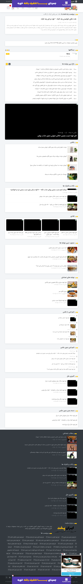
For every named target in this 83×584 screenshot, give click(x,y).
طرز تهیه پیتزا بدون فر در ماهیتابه (22, 547)
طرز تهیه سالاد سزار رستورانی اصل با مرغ (56, 381)
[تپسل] (13, 8)
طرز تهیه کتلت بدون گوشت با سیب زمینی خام (32, 550)
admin (74, 22)
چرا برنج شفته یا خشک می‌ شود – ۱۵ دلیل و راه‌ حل (57, 135)
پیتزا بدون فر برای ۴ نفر (25, 557)
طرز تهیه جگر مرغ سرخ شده (59, 399)
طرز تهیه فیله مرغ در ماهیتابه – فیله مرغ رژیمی (54, 390)
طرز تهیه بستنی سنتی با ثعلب (69, 232)
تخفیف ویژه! (71, 574)
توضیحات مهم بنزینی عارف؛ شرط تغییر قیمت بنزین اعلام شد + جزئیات (53, 89)
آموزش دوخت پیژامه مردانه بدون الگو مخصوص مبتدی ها (52, 156)
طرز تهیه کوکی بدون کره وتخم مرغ (35, 537)
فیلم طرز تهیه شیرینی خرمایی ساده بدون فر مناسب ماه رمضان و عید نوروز (47, 257)
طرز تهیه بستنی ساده (28, 540)
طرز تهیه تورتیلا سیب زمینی (59, 300)
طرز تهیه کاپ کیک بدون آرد (53, 550)
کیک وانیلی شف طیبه (30, 570)
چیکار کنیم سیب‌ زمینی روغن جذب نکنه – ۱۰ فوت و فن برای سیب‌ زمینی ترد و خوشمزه (39, 189)
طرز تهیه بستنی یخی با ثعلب (65, 544)
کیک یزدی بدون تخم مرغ (15, 570)
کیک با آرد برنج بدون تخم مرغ (41, 560)
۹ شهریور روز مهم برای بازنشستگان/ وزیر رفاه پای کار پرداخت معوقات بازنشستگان (48, 452)
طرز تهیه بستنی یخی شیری (69, 537)
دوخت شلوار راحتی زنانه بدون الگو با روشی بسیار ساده (52, 147)
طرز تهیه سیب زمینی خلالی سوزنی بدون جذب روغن (53, 196)
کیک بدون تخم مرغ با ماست (32, 563)
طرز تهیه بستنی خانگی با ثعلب (16, 537)
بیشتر (8, 54)
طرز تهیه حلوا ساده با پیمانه (30, 544)
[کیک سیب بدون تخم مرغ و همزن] (72, 250)
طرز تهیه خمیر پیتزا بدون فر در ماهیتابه (63, 547)
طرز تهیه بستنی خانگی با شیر (68, 540)
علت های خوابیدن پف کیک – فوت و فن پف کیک (58, 19)
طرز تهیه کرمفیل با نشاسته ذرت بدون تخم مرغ (55, 553)
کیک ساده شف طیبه (32, 566)
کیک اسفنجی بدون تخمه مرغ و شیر (61, 560)
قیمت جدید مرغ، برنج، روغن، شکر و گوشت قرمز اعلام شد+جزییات (54, 92)
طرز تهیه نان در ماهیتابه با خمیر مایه (42, 547)
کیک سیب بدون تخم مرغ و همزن (58, 248)
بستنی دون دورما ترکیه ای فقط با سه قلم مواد (33, 233)
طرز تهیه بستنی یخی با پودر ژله (48, 544)
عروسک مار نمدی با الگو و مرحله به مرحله (56, 174)
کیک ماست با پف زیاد (58, 570)
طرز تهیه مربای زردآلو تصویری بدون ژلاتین (56, 282)
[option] (41, 69)
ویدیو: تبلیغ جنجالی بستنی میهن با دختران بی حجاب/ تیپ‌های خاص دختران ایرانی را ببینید (45, 445)
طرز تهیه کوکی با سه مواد (52, 537)
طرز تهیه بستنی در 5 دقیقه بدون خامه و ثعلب (47, 540)
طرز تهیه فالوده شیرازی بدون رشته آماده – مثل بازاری (51, 233)
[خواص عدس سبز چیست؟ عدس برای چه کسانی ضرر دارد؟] (72, 268)
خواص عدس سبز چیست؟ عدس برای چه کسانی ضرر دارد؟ (51, 266)
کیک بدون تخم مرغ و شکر (49, 563)
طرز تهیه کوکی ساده (17, 553)
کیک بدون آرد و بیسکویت (24, 560)
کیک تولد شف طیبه (46, 566)
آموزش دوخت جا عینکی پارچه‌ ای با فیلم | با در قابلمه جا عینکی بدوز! (48, 165)
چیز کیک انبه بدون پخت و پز (15, 232)
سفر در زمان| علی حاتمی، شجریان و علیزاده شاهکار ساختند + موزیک (54, 69)
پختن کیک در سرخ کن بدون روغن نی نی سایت (45, 557)
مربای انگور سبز (63, 291)
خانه (76, 577)
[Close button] (80, 554)
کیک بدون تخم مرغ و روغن (15, 563)
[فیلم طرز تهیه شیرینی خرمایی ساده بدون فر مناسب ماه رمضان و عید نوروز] (72, 259)
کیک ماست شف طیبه (44, 570)
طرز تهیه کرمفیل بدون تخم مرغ (34, 553)
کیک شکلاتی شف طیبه (18, 566)
